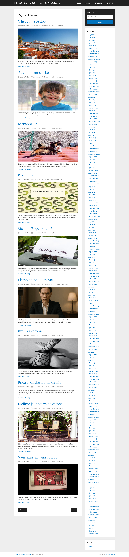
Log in (90, 546)
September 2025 (94, 59)
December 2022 (93, 146)
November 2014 (93, 379)
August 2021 (92, 186)
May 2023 (91, 132)
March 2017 (92, 330)
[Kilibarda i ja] (48, 146)
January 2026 (92, 48)
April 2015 (91, 365)
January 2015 (92, 374)
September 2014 (94, 384)
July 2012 (91, 455)
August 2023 (92, 124)
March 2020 (92, 233)
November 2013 (93, 412)
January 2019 (92, 271)
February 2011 (93, 501)
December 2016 (93, 338)
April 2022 (91, 167)
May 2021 (91, 195)
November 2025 (93, 54)
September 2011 (93, 482)
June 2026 (91, 37)
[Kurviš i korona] (48, 353)
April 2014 (91, 398)
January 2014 (92, 406)
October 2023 (92, 119)
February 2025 (93, 78)
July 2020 (91, 222)
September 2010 (94, 515)
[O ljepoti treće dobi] (48, 44)
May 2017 (91, 325)
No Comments (58, 26)
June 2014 (91, 393)
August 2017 (92, 317)
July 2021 (91, 189)
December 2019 (93, 241)
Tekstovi (47, 26)
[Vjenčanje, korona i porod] (48, 479)
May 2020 (91, 227)
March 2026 (92, 45)
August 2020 (92, 219)
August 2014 (92, 387)
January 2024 (92, 111)
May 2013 (91, 428)
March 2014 (92, 401)
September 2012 (94, 450)
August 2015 (92, 355)
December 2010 (93, 506)
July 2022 (91, 159)
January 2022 (92, 173)
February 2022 (93, 170)
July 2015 (91, 357)
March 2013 (92, 433)
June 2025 (91, 67)
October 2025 (92, 56)
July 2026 (91, 35)
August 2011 (92, 485)
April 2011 (91, 496)
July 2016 (91, 352)
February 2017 (93, 333)
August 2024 (92, 94)
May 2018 (91, 292)
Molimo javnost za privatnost (41, 404)
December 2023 (93, 113)
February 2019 (93, 268)
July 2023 (91, 127)
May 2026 (91, 40)
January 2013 (92, 439)
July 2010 (91, 520)
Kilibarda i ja (27, 124)
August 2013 (92, 420)
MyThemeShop (110, 554)
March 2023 (92, 138)
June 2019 (91, 257)
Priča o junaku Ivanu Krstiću (39, 382)
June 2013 (91, 425)
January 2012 (92, 471)
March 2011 (92, 498)
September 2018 (94, 281)
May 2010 (91, 525)
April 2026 (91, 43)
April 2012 (91, 463)
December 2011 (93, 474)
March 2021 (92, 200)
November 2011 (93, 477)
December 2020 (93, 208)
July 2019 (91, 254)
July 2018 (91, 287)
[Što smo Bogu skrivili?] (48, 251)
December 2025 (93, 51)
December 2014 (93, 376)
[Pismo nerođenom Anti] (48, 302)
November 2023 (93, 116)
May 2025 (91, 70)
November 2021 (93, 178)
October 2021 (92, 181)
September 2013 (94, 417)
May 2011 (91, 493)
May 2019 (91, 260)
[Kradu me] (48, 197)
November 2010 (93, 509)
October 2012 (92, 447)
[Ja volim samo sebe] (48, 95)
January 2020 (92, 238)
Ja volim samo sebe (33, 72)
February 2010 (93, 534)
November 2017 (93, 309)
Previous (23, 510)
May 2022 (91, 165)
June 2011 (91, 490)
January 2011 (92, 504)
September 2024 (94, 92)
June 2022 (91, 162)
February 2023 (93, 140)
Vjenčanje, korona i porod (38, 457)
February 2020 (93, 235)
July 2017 (91, 319)
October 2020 (93, 214)
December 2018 (93, 273)
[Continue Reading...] (24, 66)
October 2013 (92, 414)
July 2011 (91, 488)
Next (74, 510)
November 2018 (93, 276)
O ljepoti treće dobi (32, 21)
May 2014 (91, 395)
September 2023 (94, 121)
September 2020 (94, 216)
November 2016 (93, 341)
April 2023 (91, 135)
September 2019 (94, 249)
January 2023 (92, 143)
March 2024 (92, 105)
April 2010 (91, 528)
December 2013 (93, 409)
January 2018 (92, 303)
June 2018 (91, 290)
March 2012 (92, 466)
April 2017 (91, 327)
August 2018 (92, 284)
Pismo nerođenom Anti (36, 280)
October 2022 (92, 151)
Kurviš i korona (30, 331)
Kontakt (109, 3)
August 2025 (92, 62)
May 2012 (91, 460)
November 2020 (93, 211)
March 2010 (92, 531)
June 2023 (91, 130)
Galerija (98, 3)
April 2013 (91, 431)
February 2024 (93, 108)
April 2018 (91, 295)
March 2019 (92, 265)
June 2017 (91, 322)
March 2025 (92, 75)
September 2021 (94, 184)
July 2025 (91, 64)
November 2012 (93, 444)
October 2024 (93, 89)
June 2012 (91, 458)
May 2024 (91, 100)
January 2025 (92, 81)
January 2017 (92, 336)
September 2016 (94, 346)
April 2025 (91, 73)
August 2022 (92, 157)
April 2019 (91, 262)
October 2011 (92, 479)
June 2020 (91, 224)
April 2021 (91, 197)
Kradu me (25, 175)
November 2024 (93, 86)
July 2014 (91, 390)
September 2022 (94, 154)
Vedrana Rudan (24, 26)
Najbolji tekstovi (49, 284)
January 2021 (92, 205)
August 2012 (92, 452)
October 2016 (92, 344)
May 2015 (91, 363)
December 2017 (93, 306)
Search (100, 22)
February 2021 (93, 203)
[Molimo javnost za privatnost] (48, 426)
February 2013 (93, 436)
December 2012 (93, 441)
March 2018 (92, 298)
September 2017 (94, 314)
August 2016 (92, 349)
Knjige (87, 3)
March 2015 (92, 368)
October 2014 (92, 382)
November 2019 (93, 243)
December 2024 (93, 83)
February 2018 (93, 300)
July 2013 (91, 422)
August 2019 (92, 252)
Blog (79, 3)
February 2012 (93, 469)
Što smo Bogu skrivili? (35, 228)
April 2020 (91, 230)
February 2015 (93, 371)
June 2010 (91, 523)
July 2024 (91, 97)
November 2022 (93, 149)
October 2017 (92, 311)
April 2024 (91, 102)
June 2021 (91, 192)
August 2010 (92, 517)
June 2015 (91, 360)
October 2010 (92, 512)
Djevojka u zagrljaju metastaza (37, 3)
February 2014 (93, 403)
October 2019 (92, 246)
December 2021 (93, 176)
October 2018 (92, 279)
